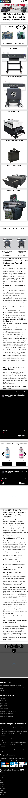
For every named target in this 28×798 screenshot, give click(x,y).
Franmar (2, 780)
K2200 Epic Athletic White (6, 692)
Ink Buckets (2, 698)
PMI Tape (2, 782)
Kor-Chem (2, 779)
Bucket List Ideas (4, 708)
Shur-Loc (2, 784)
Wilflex (2, 794)
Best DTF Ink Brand (4, 710)
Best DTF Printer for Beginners (6, 713)
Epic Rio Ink (2, 688)
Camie (1, 786)
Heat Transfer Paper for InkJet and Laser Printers (10, 685)
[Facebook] (7, 646)
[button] (14, 8)
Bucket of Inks (3, 703)
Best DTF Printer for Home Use (6, 716)
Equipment (3, 777)
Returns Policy (3, 758)
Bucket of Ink (3, 700)
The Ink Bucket (3, 705)
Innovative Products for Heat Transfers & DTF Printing (12, 687)
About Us (18, 760)
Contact (13, 760)
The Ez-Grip (3, 792)
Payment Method (13, 758)
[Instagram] (21, 646)
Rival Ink (2, 690)
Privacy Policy (21, 758)
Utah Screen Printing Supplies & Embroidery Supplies (13, 742)
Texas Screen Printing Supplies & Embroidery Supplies (13, 731)
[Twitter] (11, 646)
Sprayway (2, 788)
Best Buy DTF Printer (4, 714)
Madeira (2, 790)
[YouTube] (14, 651)
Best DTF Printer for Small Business (8, 711)
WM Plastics (3, 775)
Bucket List (2, 706)
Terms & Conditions (5, 760)
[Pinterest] (16, 646)
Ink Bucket (2, 701)
